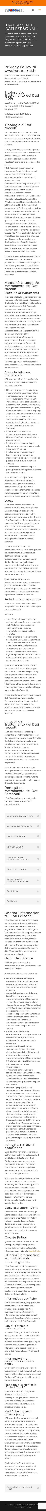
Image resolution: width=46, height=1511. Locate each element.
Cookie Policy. (34, 1251)
